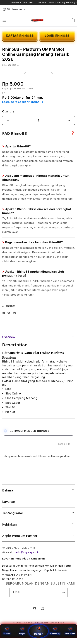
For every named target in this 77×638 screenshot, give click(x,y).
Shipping (6, 89)
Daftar (38, 633)
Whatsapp (54, 633)
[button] (4, 20)
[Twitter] (9, 313)
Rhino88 (8, 361)
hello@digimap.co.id (27, 552)
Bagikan (10, 305)
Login (22, 633)
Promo (7, 633)
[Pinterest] (15, 313)
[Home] (37, 20)
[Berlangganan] (64, 592)
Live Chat (70, 633)
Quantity (8, 111)
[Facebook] (4, 313)
